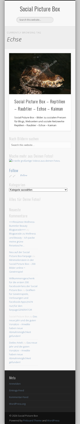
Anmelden (15, 383)
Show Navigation (61, 33)
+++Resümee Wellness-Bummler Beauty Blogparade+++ (22, 225)
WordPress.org (17, 403)
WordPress (53, 420)
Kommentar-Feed (18, 397)
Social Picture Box (40, 8)
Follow (13, 170)
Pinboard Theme (32, 420)
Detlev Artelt (16, 342)
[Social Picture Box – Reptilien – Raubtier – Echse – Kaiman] (40, 73)
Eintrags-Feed (16, 390)
